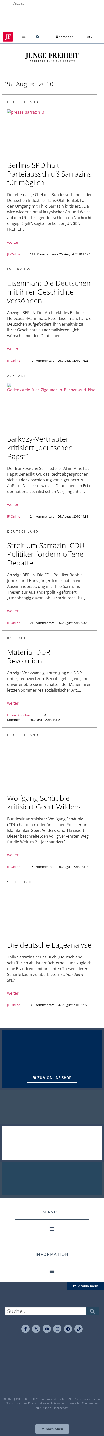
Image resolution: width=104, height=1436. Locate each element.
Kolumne (17, 638)
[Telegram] (68, 1329)
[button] (24, 36)
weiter (13, 242)
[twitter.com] (36, 1329)
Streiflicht (20, 881)
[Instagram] (57, 1329)
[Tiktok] (78, 1329)
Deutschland (23, 102)
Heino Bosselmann (20, 715)
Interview (18, 269)
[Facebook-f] (25, 1329)
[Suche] (92, 1311)
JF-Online (13, 254)
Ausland (17, 376)
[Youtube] (47, 1329)
